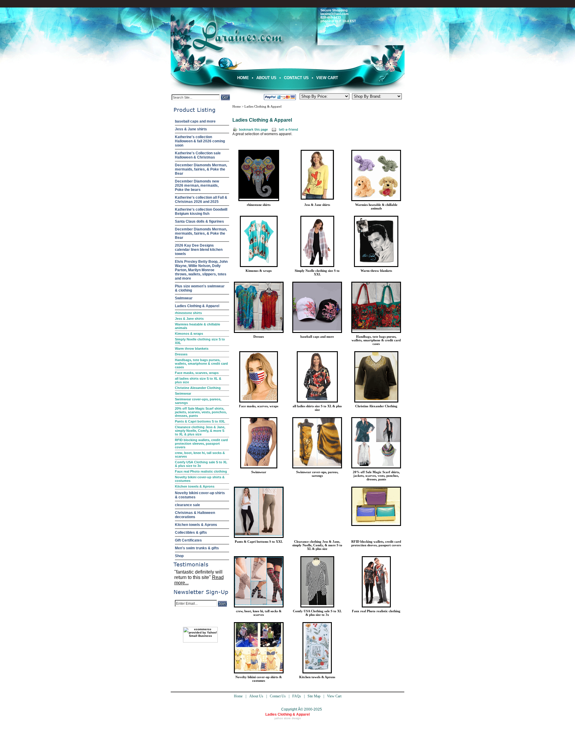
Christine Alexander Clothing (198, 388)
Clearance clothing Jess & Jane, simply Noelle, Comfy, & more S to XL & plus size (200, 430)
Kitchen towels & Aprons (194, 486)
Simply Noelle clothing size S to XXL (200, 341)
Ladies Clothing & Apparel (197, 306)
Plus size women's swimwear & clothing (200, 288)
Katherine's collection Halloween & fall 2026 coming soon (200, 141)
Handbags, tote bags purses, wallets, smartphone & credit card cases (201, 363)
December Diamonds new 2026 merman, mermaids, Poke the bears (197, 185)
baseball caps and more (195, 121)
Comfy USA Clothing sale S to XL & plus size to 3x (201, 463)
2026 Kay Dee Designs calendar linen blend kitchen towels (199, 249)
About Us (266, 78)
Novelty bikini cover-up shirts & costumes (200, 478)
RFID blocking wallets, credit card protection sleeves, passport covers (201, 443)
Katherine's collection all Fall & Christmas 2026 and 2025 (201, 199)
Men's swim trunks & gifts (197, 548)
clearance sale (187, 505)
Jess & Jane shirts (191, 129)
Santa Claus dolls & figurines (199, 221)
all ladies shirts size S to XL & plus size (198, 380)
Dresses (181, 354)
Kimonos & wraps (189, 333)
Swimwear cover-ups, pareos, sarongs (198, 401)
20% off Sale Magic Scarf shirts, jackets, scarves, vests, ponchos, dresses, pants (201, 412)
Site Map (314, 696)
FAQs (296, 696)
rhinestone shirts (188, 313)
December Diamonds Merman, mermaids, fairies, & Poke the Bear (201, 169)
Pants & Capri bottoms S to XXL (200, 421)
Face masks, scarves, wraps (197, 373)
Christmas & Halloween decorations (195, 515)
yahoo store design (287, 718)
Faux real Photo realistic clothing (201, 471)
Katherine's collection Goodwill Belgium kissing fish (201, 211)
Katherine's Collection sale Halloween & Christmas (198, 155)
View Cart (327, 78)
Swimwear (184, 298)
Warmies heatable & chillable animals (197, 326)
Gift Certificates (188, 540)
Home (243, 78)
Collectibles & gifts (191, 532)
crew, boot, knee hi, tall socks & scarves (200, 454)
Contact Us (296, 78)
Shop (179, 556)
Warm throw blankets (191, 348)
